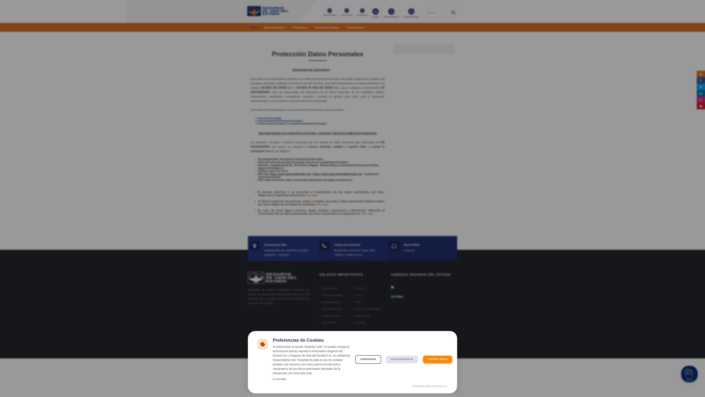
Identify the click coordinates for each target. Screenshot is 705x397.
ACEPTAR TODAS (438, 359)
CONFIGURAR (368, 359)
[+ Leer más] (279, 379)
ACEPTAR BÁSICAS (402, 359)
